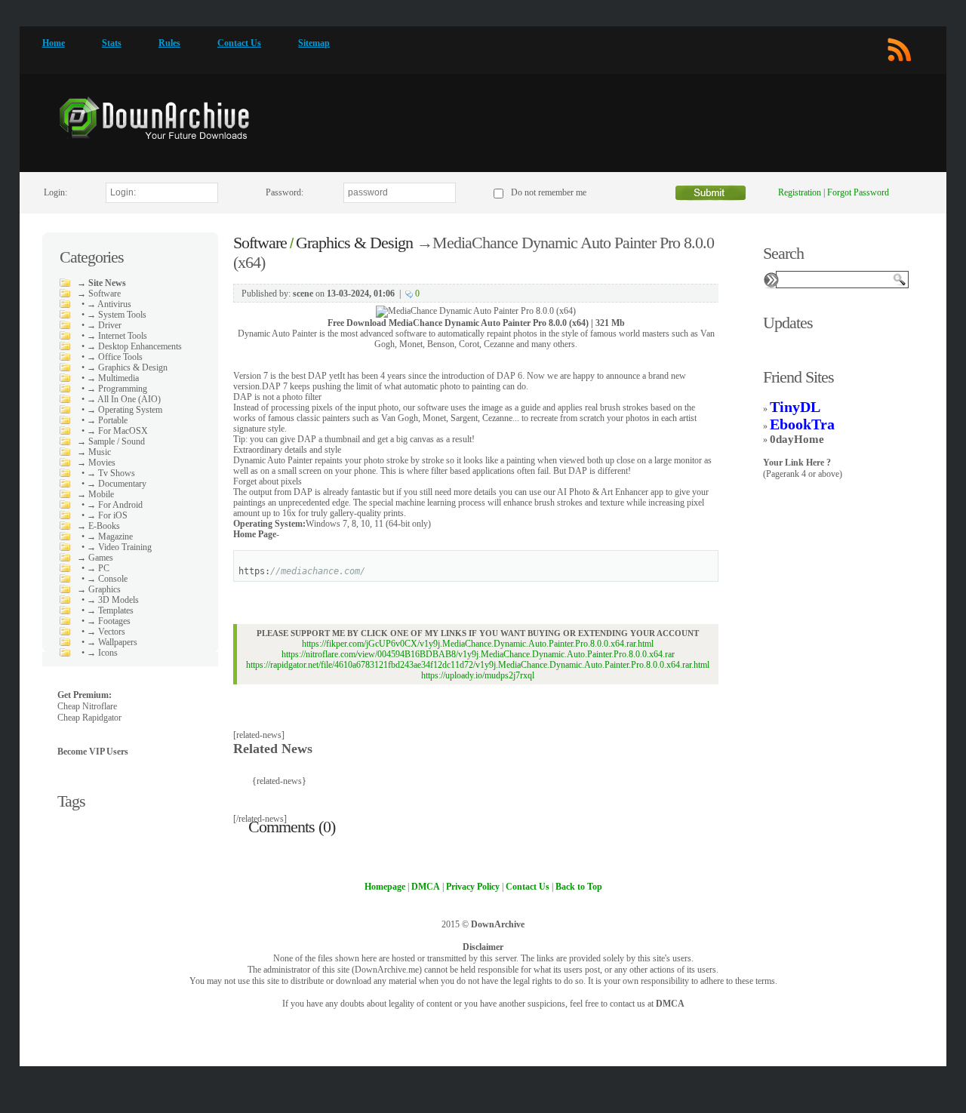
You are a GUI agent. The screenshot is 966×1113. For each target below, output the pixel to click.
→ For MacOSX (117, 431)
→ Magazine (110, 536)
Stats (112, 43)
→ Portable (107, 420)
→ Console (107, 578)
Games (100, 557)
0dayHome (797, 439)
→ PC (98, 568)
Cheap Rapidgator (89, 717)
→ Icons (102, 652)
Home (53, 43)
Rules (169, 43)
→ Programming (117, 388)
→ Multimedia (113, 378)
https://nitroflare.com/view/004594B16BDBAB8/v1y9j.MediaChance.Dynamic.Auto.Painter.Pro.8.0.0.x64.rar (478, 654)
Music (99, 452)
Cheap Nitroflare (87, 706)
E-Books (104, 526)
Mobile (101, 494)
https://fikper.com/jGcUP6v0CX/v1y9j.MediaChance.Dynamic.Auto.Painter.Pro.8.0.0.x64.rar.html (478, 643)
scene (303, 293)
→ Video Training (119, 547)
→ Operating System (124, 409)
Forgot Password (858, 192)
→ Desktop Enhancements (134, 346)
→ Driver (104, 325)
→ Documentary (116, 483)
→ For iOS (107, 515)
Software (104, 293)
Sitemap (314, 43)
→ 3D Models (113, 600)
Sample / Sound (116, 441)
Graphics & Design (354, 242)
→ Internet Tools (117, 336)
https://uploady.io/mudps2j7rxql (477, 675)
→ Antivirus (109, 304)
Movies (101, 462)
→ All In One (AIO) (124, 399)
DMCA (670, 1003)
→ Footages (109, 621)
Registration (799, 192)
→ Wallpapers (112, 642)
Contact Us (239, 43)
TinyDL (795, 406)
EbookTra (802, 424)
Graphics (104, 589)
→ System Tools (116, 314)
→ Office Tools (115, 357)
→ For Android (115, 505)
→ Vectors (106, 631)
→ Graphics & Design (127, 367)
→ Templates (110, 610)
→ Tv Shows (111, 473)
